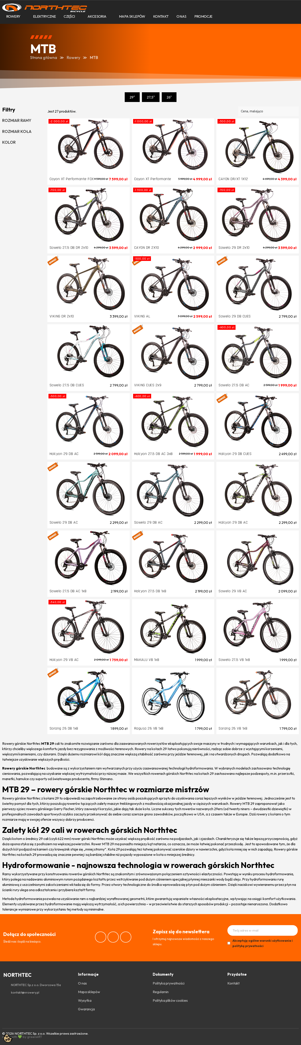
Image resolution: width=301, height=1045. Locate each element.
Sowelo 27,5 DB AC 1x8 (68, 591)
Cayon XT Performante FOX (72, 178)
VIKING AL (142, 316)
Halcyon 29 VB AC (64, 659)
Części (69, 16)
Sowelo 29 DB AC (64, 522)
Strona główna (43, 57)
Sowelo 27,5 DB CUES (67, 385)
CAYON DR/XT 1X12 (233, 178)
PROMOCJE (203, 16)
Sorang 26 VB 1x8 (233, 728)
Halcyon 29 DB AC (64, 453)
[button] (257, 16)
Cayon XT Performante (152, 178)
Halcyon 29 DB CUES (235, 453)
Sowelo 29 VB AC (233, 591)
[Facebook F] (100, 937)
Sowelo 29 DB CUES (235, 316)
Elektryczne (44, 16)
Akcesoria (96, 16)
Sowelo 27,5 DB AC (234, 385)
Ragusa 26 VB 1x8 (149, 728)
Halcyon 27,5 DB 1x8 (150, 591)
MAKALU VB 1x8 (146, 659)
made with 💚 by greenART (22, 1037)
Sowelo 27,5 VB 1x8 (234, 659)
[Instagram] (113, 937)
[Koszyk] (272, 16)
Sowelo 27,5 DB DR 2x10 (69, 247)
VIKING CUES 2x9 (148, 385)
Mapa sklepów (132, 16)
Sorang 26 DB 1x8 (64, 728)
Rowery (13, 16)
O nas (181, 16)
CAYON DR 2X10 (146, 247)
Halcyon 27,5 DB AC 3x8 (153, 453)
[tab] (22, 120)
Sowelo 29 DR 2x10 (234, 247)
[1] (293, 930)
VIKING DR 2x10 (62, 316)
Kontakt (161, 16)
